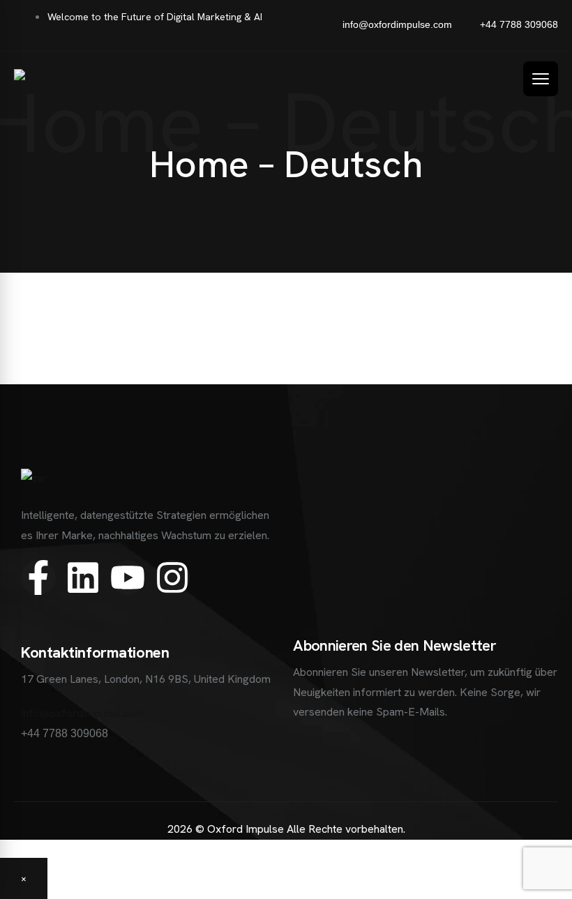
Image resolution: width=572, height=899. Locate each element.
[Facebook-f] (38, 577)
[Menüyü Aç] (540, 78)
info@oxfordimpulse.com (82, 713)
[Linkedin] (83, 577)
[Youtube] (127, 577)
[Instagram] (172, 577)
